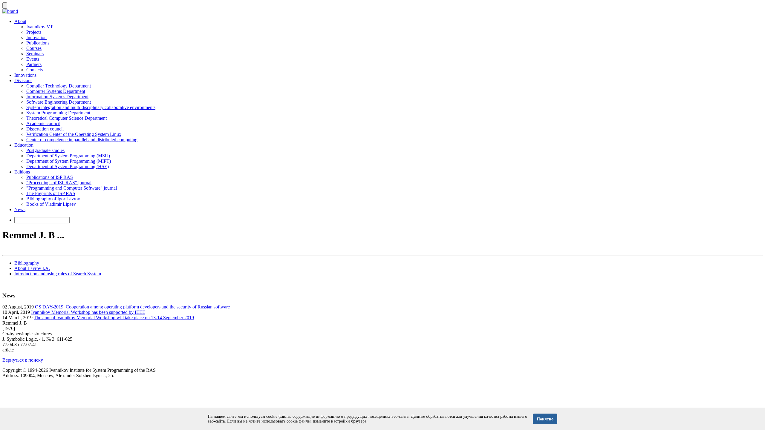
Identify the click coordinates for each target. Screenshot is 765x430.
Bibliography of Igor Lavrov (53, 198)
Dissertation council (45, 128)
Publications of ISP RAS (49, 177)
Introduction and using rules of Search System (57, 273)
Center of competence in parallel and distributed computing (81, 139)
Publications (37, 42)
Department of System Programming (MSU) (68, 155)
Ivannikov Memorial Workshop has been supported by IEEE (88, 312)
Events (32, 59)
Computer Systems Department (55, 91)
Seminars (35, 53)
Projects (33, 32)
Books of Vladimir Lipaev (51, 204)
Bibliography (26, 262)
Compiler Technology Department (58, 85)
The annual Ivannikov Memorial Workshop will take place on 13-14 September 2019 (114, 317)
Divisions (23, 80)
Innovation (36, 37)
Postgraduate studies (45, 150)
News (19, 209)
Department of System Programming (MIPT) (68, 161)
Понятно (545, 419)
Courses (34, 48)
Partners (34, 64)
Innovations (25, 75)
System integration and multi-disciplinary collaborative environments (90, 107)
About (20, 21)
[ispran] (3, 249)
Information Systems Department (57, 96)
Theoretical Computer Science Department (66, 118)
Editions (22, 171)
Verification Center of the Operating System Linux (73, 134)
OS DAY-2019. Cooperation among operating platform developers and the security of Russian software (132, 306)
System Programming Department (58, 112)
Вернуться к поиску (22, 360)
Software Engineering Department (58, 102)
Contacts (34, 69)
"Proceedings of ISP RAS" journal (58, 182)
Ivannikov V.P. (40, 26)
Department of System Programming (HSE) (67, 166)
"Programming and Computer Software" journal (71, 188)
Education (23, 145)
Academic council (43, 123)
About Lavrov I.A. (32, 268)
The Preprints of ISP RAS (50, 193)
